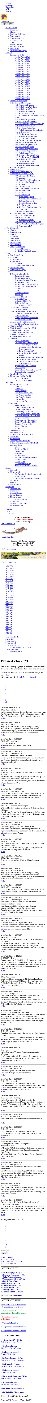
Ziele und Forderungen (18, 51)
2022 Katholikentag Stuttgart (25, 111)
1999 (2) (8, 622)
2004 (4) (8, 612)
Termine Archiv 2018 (22, 74)
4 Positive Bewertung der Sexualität (23, 311)
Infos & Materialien (12, 228)
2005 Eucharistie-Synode (24, 186)
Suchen (4, 1253)
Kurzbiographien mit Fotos (24, 266)
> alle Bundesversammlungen (12, 1388)
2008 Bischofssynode (22, 190)
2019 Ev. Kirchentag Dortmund (26, 122)
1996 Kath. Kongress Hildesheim (27, 165)
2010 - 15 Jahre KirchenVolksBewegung (29, 224)
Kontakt (8, 11)
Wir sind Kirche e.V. (17, 47)
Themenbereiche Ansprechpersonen (27, 478)
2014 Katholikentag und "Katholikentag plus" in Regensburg (29, 131)
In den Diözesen (16, 40)
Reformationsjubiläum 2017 (25, 372)
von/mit (16, 1279)
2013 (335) (9, 593)
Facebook (13, 470)
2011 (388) (9, 597)
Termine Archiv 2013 (22, 84)
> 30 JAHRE (11, 1261)
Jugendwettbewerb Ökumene (25, 366)
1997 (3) (8, 627)
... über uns (19, 389)
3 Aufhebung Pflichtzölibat (19, 307)
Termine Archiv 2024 (22, 61)
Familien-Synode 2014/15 (19, 330)
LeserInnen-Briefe (16, 255)
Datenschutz (9, 7)
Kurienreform (19, 288)
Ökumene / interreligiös (23, 424)
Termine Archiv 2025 (22, 57)
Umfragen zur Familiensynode (30, 199)
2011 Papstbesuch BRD (23, 226)
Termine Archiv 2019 (22, 72)
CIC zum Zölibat (21, 309)
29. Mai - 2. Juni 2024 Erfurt (11, 1383)
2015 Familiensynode (22, 205)
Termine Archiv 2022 (22, 65)
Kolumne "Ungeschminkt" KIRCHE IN (24, 443)
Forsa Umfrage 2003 (26, 351)
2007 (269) (9, 606)
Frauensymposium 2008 (23, 305)
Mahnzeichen (15, 439)
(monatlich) (10, 1275)
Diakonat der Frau (21, 303)
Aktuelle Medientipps (22, 249)
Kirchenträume (20, 455)
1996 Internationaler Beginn (25, 176)
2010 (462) (9, 600)
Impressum (9, 5)
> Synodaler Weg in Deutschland (13, 1305)
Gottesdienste (15, 241)
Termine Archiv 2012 (22, 86)
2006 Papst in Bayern (22, 218)
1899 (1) (8, 633)
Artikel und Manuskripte (19, 384)
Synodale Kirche (16, 374)
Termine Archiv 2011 (22, 88)
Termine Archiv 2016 (22, 78)
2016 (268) (9, 587)
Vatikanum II (19, 428)
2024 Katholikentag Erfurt (24, 109)
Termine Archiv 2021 (22, 67)
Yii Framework (14, 1400)
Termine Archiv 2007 (22, 97)
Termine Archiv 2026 (22, 59)
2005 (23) (9, 610)
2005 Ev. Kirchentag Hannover (26, 151)
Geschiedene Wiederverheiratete (26, 324)
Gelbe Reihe (14, 238)
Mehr (3, 718)
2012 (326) (9, 595)
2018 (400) (9, 583)
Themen (8, 272)
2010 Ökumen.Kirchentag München (28, 140)
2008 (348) (9, 604)
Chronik (13, 32)
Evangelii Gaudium (22, 418)
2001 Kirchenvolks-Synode (24, 182)
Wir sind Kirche (11, 28)
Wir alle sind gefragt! (26, 197)
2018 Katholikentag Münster (25, 120)
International (5, 21)
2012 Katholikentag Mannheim (26, 136)
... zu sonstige (19, 399)
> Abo (23, 1273)
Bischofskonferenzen (22, 278)
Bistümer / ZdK (15, 489)
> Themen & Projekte (9, 1323)
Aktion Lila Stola (21, 299)
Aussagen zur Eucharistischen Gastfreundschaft (30, 348)
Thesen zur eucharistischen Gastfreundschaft (29, 363)
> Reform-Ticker (7, 1287)
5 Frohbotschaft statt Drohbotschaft (22, 322)
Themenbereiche (16, 44)
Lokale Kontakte (16, 495)
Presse (7, 253)
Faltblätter (13, 234)
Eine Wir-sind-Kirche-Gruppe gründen (28, 474)
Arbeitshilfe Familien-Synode (25, 251)
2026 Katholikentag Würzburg (26, 107)
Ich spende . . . (15, 480)
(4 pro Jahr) (10, 1273)
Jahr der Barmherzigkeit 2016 (20, 336)
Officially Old (20, 462)
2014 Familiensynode (22, 195)
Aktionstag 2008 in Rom (23, 301)
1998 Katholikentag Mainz (24, 163)
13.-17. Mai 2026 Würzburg (11, 1347)
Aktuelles (13, 230)
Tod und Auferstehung (23, 464)
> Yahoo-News (34, 677)
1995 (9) (8, 631)
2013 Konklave (20, 193)
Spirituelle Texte (16, 445)
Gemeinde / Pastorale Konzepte (26, 280)
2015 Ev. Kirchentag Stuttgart (25, 128)
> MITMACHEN (7, 1259)
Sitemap (8, 3)
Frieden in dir (19, 451)
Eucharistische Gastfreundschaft (26, 343)
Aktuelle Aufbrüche (17, 326)
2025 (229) (9, 568)
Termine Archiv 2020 (22, 69)
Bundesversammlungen (18, 101)
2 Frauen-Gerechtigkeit (18, 297)
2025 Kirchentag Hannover (24, 105)
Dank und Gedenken (17, 34)
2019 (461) (9, 581)
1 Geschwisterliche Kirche (19, 274)
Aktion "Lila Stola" (17, 170)
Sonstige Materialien (17, 247)
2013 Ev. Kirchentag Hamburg (26, 134)
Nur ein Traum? (20, 460)
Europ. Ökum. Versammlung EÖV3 (28, 370)
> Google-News (21, 677)
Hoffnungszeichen (16, 432)
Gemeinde (18, 453)
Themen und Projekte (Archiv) (21, 376)
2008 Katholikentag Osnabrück (26, 145)
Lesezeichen (14, 437)
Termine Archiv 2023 (22, 63)
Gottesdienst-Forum (17, 430)
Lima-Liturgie (20, 368)
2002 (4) (8, 616)
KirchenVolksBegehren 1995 (25, 422)
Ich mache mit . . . (16, 472)
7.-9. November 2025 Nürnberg (12, 1359)
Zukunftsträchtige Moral (23, 380)
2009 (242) (9, 602)
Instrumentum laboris (26, 201)
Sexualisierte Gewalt (22, 316)
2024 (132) (9, 570)
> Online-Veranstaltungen (11, 1277)
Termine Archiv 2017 (22, 76)
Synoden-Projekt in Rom (28, 203)
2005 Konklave (20, 184)
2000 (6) (8, 620)
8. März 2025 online (11, 1371)
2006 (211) (9, 608)
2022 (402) (9, 574)
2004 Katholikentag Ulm (24, 153)
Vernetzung (9, 487)
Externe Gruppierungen (18, 503)
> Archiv (19, 1292)
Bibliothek (9, 382)
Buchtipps (13, 403)
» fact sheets (14, 645)
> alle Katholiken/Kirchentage (12, 1392)
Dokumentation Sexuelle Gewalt (26, 314)
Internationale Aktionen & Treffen (22, 174)
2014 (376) (9, 591)
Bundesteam (14, 30)
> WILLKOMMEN (8, 1257)
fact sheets (18, 263)
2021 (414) (9, 577)
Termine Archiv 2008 (22, 94)
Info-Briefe (14, 236)
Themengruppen (16, 497)
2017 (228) (9, 585)
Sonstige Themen (21, 426)
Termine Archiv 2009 (22, 92)
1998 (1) (8, 625)
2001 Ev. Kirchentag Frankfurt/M (27, 157)
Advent (17, 447)
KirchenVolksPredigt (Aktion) (25, 286)
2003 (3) (8, 614)
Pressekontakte (15, 259)
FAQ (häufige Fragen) (18, 38)
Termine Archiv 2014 (22, 82)
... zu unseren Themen (23, 401)
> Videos (4, 1279)
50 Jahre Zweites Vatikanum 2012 (22, 332)
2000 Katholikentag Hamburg (25, 159)
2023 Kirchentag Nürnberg (24, 113)
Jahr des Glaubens (21, 378)
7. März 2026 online (11, 1353)
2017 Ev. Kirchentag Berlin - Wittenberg (29, 124)
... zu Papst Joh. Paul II (23, 397)
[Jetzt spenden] (23, 558)
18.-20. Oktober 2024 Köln (14, 1377)
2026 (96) (9, 566)
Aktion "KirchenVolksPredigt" (21, 172)
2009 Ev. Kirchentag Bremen (25, 142)
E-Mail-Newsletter (16, 232)
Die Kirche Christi (21, 449)
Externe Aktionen (16, 505)
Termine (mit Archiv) (17, 55)
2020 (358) (9, 579)
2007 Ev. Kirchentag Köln (24, 147)
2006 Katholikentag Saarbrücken (26, 149)
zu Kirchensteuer (21, 499)
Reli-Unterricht (15, 245)
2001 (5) (8, 618)
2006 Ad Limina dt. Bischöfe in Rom (28, 222)
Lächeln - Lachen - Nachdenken (21, 434)
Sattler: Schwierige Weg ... (28, 359)
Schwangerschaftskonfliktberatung (27, 318)
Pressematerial (15, 261)
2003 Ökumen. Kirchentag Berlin (27, 155)
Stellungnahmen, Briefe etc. (20, 441)
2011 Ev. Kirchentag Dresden (25, 138)
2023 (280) (9, 572)
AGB (7, 9)
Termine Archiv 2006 (22, 99)
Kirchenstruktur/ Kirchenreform (26, 420)
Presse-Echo (14, 257)
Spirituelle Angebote (17, 167)
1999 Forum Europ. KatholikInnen (27, 180)
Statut (12, 42)
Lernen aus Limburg (22, 293)
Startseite (8, 509)
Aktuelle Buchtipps (22, 405)
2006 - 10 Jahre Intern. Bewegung (27, 188)
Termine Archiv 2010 (22, 90)
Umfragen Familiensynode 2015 (30, 207)
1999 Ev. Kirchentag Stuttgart (25, 161)
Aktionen (8, 53)
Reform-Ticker (15, 243)
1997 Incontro (20, 178)
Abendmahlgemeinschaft (28, 345)
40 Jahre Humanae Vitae (23, 320)
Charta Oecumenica (22, 341)
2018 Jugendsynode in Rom (25, 211)
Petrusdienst (19, 295)
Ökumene (13, 339)
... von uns (18, 387)
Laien (17, 291)
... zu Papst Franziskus (23, 395)
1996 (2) (8, 629)
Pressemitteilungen (17, 268)
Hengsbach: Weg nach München (31, 357)
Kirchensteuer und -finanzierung (26, 284)
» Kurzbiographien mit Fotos (20, 647)
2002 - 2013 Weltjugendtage (25, 215)
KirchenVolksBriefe (26, 220)
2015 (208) (9, 589)
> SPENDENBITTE (8, 1264)
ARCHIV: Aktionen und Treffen (22, 213)
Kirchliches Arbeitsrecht (23, 282)
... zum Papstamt (20, 391)
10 (6, 702)
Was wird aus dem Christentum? (26, 466)
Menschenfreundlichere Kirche (26, 457)
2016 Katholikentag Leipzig (25, 126)
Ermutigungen (15, 36)
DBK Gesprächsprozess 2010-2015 (23, 328)
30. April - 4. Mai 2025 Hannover (13, 1365)
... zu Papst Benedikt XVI (24, 393)
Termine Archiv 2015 (22, 80)
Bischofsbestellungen (22, 276)
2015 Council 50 (21, 209)
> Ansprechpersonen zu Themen (13, 1331)
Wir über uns (14, 49)
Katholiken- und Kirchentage (20, 103)
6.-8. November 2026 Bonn (11, 1341)
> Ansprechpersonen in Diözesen (13, 1327)
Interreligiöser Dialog (17, 334)
